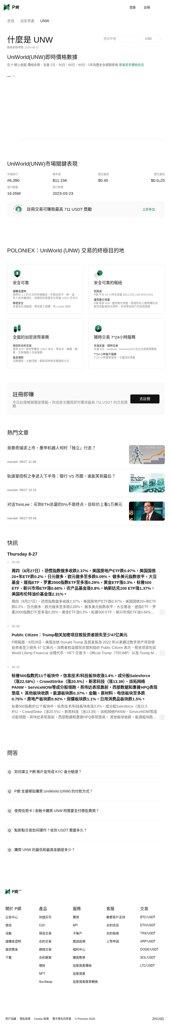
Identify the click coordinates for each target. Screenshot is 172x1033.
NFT (42, 973)
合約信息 (112, 925)
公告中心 (11, 917)
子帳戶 (77, 933)
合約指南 (112, 933)
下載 (8, 957)
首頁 (10, 21)
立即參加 (148, 209)
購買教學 (79, 957)
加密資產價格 (82, 965)
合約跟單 (45, 957)
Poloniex (18, 7)
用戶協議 (10, 1018)
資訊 (8, 925)
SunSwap (45, 981)
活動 (8, 933)
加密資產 (27, 21)
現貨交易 (45, 933)
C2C (42, 925)
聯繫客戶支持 (115, 917)
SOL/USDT (148, 957)
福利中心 (79, 949)
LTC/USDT (147, 965)
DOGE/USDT (149, 949)
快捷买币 (45, 917)
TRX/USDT (148, 933)
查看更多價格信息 (131, 65)
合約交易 (45, 941)
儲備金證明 (13, 941)
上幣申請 (112, 941)
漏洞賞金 (11, 949)
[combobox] (119, 38)
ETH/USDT (148, 925)
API (75, 925)
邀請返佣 (79, 941)
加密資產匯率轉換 (85, 981)
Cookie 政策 (41, 1018)
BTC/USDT (147, 917)
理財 (42, 965)
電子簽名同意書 (61, 1018)
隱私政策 (25, 1018)
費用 (76, 917)
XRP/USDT (148, 941)
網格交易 (45, 949)
